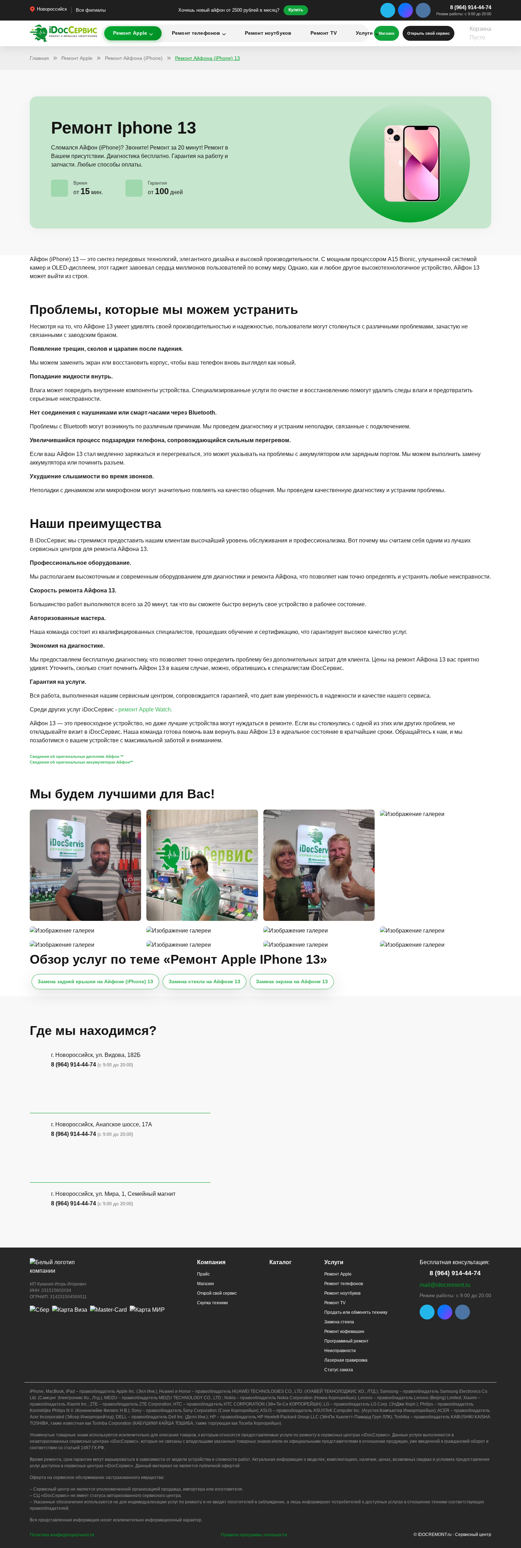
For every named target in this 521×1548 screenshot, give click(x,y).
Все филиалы (91, 10)
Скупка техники (212, 1302)
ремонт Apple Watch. (145, 710)
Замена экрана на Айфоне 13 (292, 981)
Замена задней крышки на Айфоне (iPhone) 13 (95, 981)
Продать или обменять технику (355, 1312)
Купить (295, 9)
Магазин (205, 1283)
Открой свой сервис (217, 1293)
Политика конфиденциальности (62, 1534)
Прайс (203, 1274)
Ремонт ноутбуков (268, 33)
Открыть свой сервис (428, 33)
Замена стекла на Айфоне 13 (204, 981)
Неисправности (340, 1350)
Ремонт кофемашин (344, 1331)
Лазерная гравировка (346, 1360)
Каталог (280, 1262)
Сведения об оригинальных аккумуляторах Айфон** (81, 762)
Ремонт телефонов (196, 33)
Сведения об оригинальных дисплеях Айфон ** (76, 756)
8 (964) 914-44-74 (470, 7)
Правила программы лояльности (254, 1534)
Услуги (364, 33)
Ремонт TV (323, 33)
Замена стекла (339, 1321)
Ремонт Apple (130, 33)
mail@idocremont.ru (445, 1285)
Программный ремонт (346, 1341)
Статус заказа (338, 1369)
